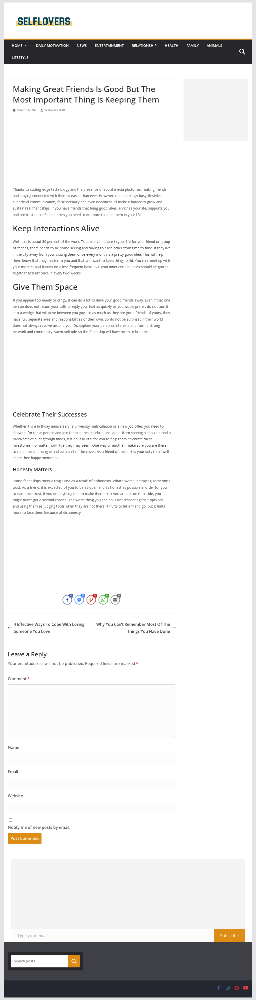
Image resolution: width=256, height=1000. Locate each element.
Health (171, 45)
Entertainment (109, 45)
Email (13, 771)
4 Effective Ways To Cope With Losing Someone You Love (49, 628)
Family (192, 45)
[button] (25, 45)
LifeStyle (20, 57)
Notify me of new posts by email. (39, 827)
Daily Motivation (52, 45)
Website (15, 795)
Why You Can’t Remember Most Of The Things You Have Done (133, 628)
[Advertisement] (92, 151)
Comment (19, 678)
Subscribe (229, 935)
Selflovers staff (54, 110)
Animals (214, 45)
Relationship (144, 45)
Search (74, 961)
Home (17, 45)
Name (13, 747)
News (82, 45)
